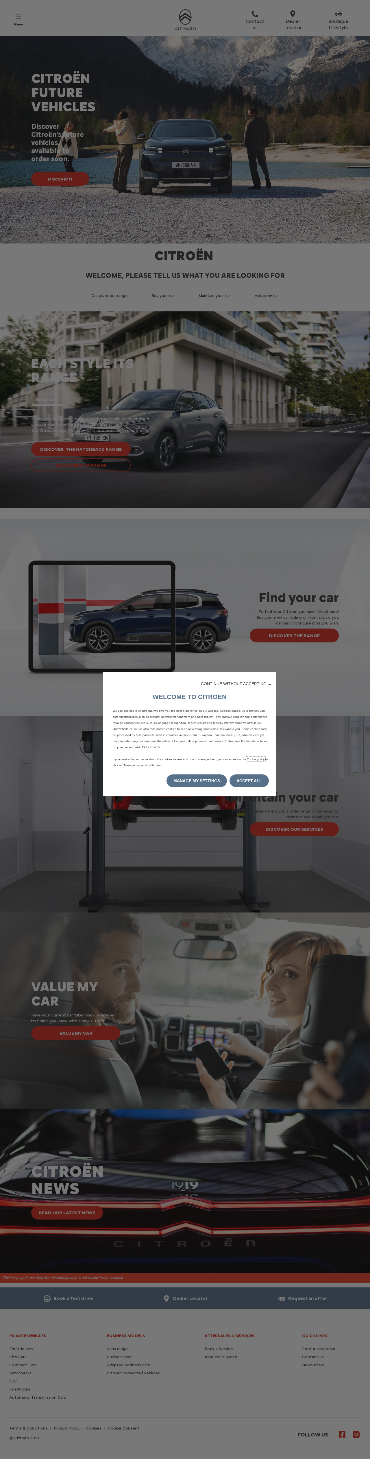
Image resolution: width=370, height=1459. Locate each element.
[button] (236, 683)
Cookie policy (255, 759)
